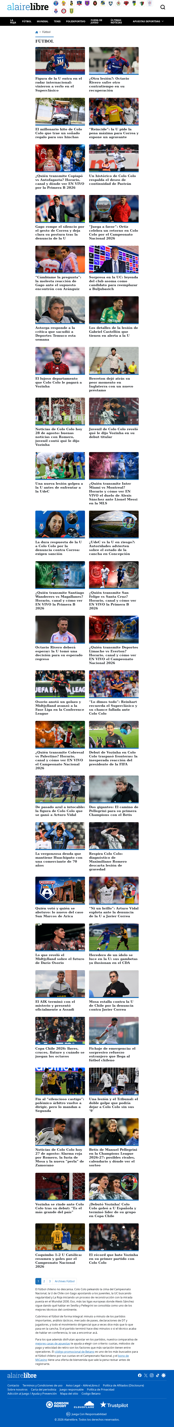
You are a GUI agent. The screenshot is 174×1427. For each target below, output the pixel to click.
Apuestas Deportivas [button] (146, 21)
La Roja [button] (13, 21)
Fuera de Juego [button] (96, 21)
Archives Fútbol (65, 1281)
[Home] (28, 7)
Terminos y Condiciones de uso (43, 1385)
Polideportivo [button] (75, 21)
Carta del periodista (43, 1389)
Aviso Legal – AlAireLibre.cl (83, 1385)
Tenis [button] (57, 21)
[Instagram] (152, 1375)
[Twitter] (146, 1375)
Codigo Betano (91, 1393)
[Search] (163, 7)
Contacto (13, 1385)
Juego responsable (72, 1389)
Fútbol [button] (26, 21)
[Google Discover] (164, 1375)
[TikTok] (158, 1375)
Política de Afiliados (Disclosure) (123, 1385)
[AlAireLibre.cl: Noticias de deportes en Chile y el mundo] (22, 1375)
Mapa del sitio (69, 1393)
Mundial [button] (42, 21)
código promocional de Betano (74, 1352)
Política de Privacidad (100, 1389)
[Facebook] (140, 1375)
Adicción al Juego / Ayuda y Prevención (32, 1393)
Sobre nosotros (17, 1389)
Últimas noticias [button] (116, 21)
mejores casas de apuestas (52, 1343)
